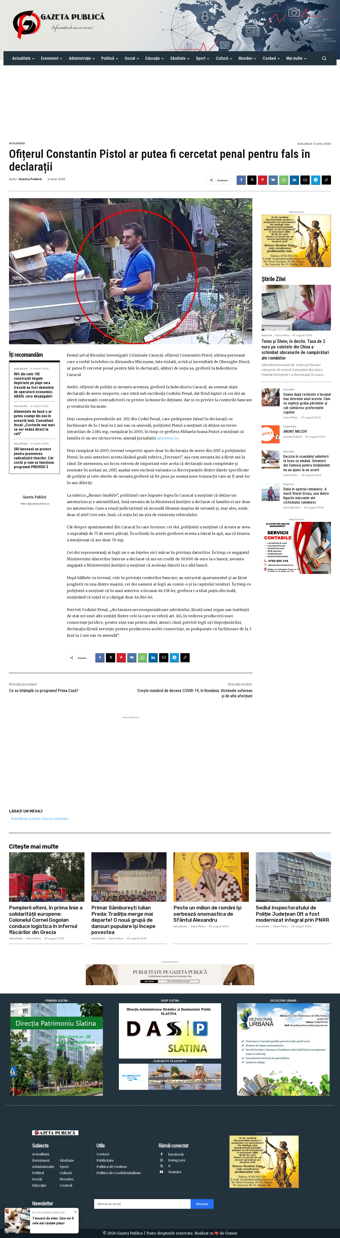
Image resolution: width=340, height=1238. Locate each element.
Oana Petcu (282, 335)
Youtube (174, 1172)
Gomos (231, 1233)
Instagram (176, 1160)
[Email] (305, 180)
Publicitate (290, 426)
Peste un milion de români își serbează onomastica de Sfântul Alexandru (207, 914)
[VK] (273, 180)
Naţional (267, 335)
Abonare (202, 1204)
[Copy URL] (326, 180)
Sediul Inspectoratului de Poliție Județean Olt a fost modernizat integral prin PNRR (292, 914)
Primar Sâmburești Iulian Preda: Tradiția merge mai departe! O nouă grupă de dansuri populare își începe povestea (123, 920)
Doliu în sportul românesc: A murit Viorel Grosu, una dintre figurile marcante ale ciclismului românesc (306, 496)
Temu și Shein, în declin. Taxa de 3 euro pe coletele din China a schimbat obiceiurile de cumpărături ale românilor (295, 349)
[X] (252, 180)
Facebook (176, 1154)
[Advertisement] (170, 105)
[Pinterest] (262, 180)
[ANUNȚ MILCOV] (271, 434)
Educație (288, 389)
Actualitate (17, 143)
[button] (324, 58)
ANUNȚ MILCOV (295, 431)
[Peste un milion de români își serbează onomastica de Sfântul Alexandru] (211, 877)
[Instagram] (161, 1160)
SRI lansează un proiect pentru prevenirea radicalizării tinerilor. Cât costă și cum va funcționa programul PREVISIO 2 (34, 458)
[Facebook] (241, 180)
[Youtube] (161, 1172)
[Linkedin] (294, 180)
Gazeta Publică (30, 179)
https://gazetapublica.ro (34, 503)
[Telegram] (315, 180)
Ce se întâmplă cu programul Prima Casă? (43, 690)
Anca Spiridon (292, 507)
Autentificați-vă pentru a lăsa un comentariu (39, 819)
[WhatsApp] (283, 180)
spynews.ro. (168, 438)
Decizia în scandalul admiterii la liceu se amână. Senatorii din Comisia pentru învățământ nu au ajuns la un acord (306, 463)
